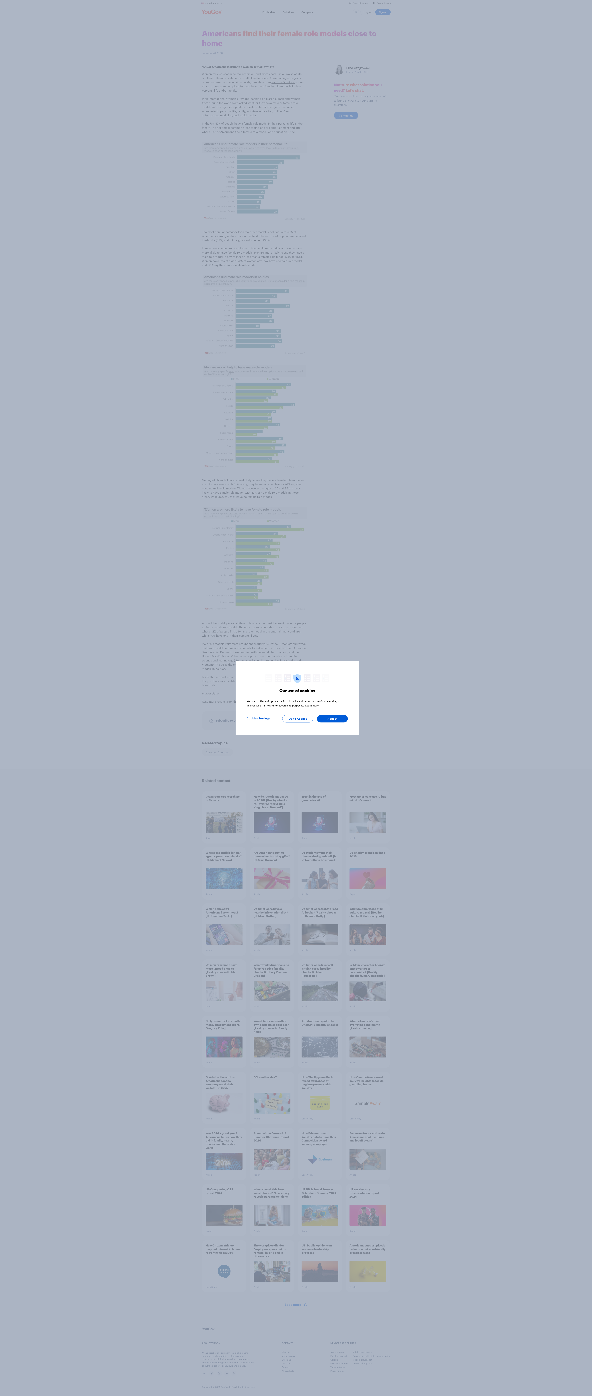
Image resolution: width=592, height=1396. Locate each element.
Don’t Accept (298, 718)
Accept (332, 718)
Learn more (312, 705)
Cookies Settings (258, 718)
